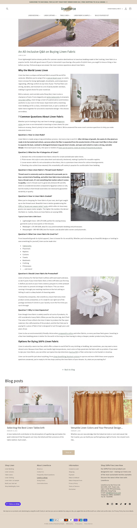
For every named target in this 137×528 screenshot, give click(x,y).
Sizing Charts (41, 480)
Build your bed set (11, 483)
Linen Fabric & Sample (12, 480)
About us (40, 469)
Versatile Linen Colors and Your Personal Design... (97, 427)
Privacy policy (78, 523)
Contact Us (40, 472)
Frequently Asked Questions (46, 475)
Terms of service (88, 523)
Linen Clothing (9, 478)
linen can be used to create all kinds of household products (80, 148)
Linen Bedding (9, 469)
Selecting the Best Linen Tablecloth (26, 427)
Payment (71, 475)
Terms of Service (74, 486)
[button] (7, 9)
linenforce (51, 523)
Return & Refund (74, 478)
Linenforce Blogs (42, 478)
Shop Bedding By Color (12, 486)
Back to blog (70, 369)
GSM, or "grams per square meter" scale (33, 206)
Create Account (74, 469)
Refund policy (69, 523)
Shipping (71, 472)
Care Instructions (42, 483)
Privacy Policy (73, 483)
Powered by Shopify (59, 523)
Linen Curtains (9, 472)
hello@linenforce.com (113, 493)
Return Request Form (75, 480)
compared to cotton (65, 333)
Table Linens (9, 475)
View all (68, 452)
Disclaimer (72, 489)
